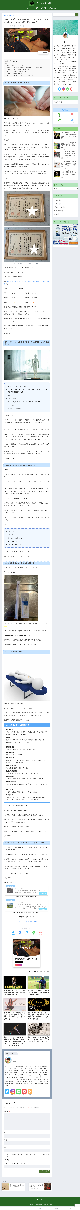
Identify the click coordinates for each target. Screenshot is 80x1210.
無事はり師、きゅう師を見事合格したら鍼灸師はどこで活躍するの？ (25, 67)
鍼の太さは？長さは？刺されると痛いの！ (18, 71)
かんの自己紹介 (58, 102)
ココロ (32, 8)
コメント (7, 1111)
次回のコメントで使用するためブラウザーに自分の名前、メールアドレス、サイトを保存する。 (27, 1155)
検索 (76, 14)
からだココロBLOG (43, 3)
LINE (19, 1094)
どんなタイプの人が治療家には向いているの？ (19, 69)
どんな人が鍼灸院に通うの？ (14, 73)
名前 (6, 1132)
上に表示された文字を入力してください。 (15, 1163)
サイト (5, 1147)
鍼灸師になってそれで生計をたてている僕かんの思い (21, 75)
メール (6, 1140)
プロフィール (46, 971)
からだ (26, 8)
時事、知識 (43, 8)
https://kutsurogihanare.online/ (26, 921)
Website (30, 1094)
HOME (41, 1200)
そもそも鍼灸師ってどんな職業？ (16, 65)
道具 (37, 8)
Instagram (13, 1094)
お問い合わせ (52, 8)
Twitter (7, 1094)
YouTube (24, 1094)
